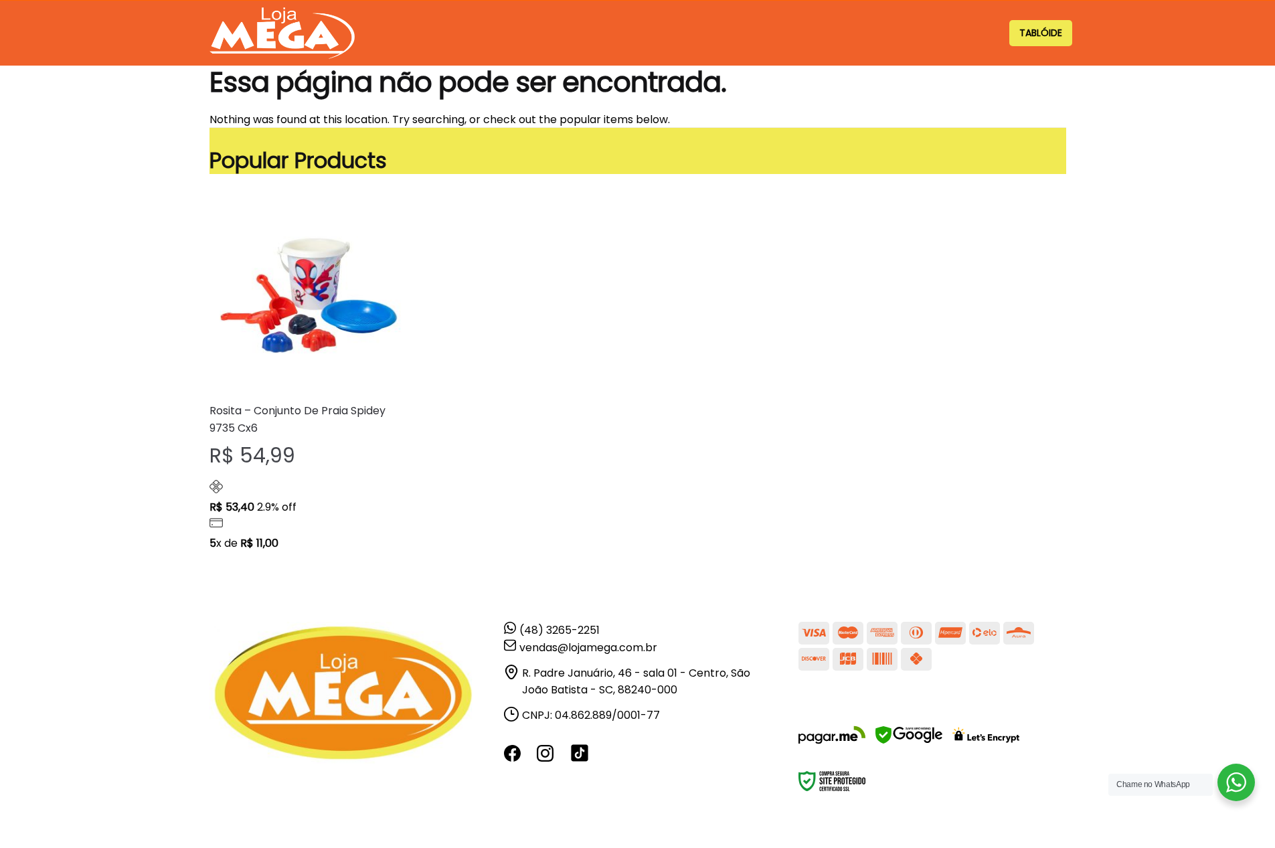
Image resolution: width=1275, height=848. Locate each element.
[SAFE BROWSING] (908, 743)
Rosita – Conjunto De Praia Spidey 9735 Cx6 (297, 419)
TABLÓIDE (1040, 32)
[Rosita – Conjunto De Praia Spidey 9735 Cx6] (308, 293)
